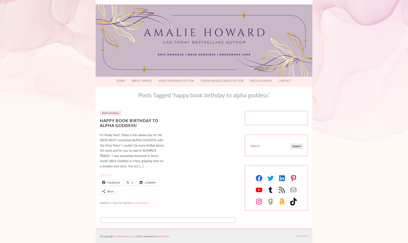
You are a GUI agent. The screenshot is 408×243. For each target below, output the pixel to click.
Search (296, 146)
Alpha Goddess (110, 113)
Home (121, 81)
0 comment (141, 203)
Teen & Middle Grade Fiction (222, 81)
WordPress (163, 236)
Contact (284, 81)
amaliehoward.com (125, 236)
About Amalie (142, 81)
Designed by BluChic (302, 236)
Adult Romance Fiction (176, 81)
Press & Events (261, 81)
